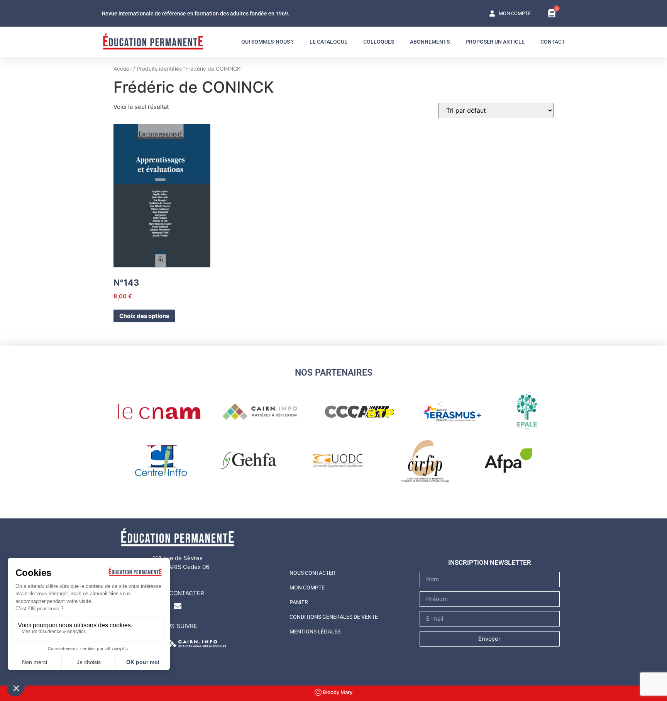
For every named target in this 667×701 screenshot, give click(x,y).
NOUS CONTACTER (312, 573)
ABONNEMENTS (430, 42)
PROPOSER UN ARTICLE (495, 42)
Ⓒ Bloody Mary (333, 692)
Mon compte (307, 587)
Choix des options (144, 316)
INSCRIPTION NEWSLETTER (489, 562)
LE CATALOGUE (328, 42)
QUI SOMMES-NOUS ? (267, 42)
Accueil (122, 69)
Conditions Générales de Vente (333, 617)
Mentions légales (314, 631)
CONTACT (552, 42)
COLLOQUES (378, 42)
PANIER (298, 602)
